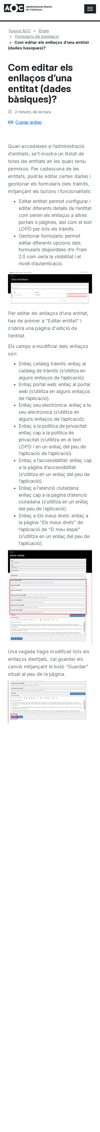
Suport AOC (20, 30)
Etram (44, 30)
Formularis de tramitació (37, 36)
